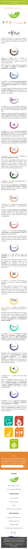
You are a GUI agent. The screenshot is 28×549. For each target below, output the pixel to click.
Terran (11, 375)
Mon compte (14, 498)
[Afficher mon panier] (24, 23)
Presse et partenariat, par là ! (14, 528)
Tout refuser (14, 546)
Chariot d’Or (12, 156)
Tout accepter (18, 544)
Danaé (9, 181)
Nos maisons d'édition (14, 489)
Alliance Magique (19, 59)
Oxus (9, 280)
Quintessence (18, 357)
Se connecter (19, 23)
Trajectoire (10, 400)
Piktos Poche (11, 333)
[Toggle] (3, 22)
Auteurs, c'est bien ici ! (14, 517)
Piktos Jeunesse (5, 307)
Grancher (9, 230)
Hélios (9, 254)
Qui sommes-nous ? (14, 486)
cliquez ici (23, 463)
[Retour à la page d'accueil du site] (14, 14)
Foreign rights (14, 524)
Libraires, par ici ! (14, 521)
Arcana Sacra (10, 131)
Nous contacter (14, 502)
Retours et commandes (14, 509)
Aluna (8, 81)
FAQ (14, 505)
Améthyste (10, 106)
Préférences (9, 544)
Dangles (9, 204)
